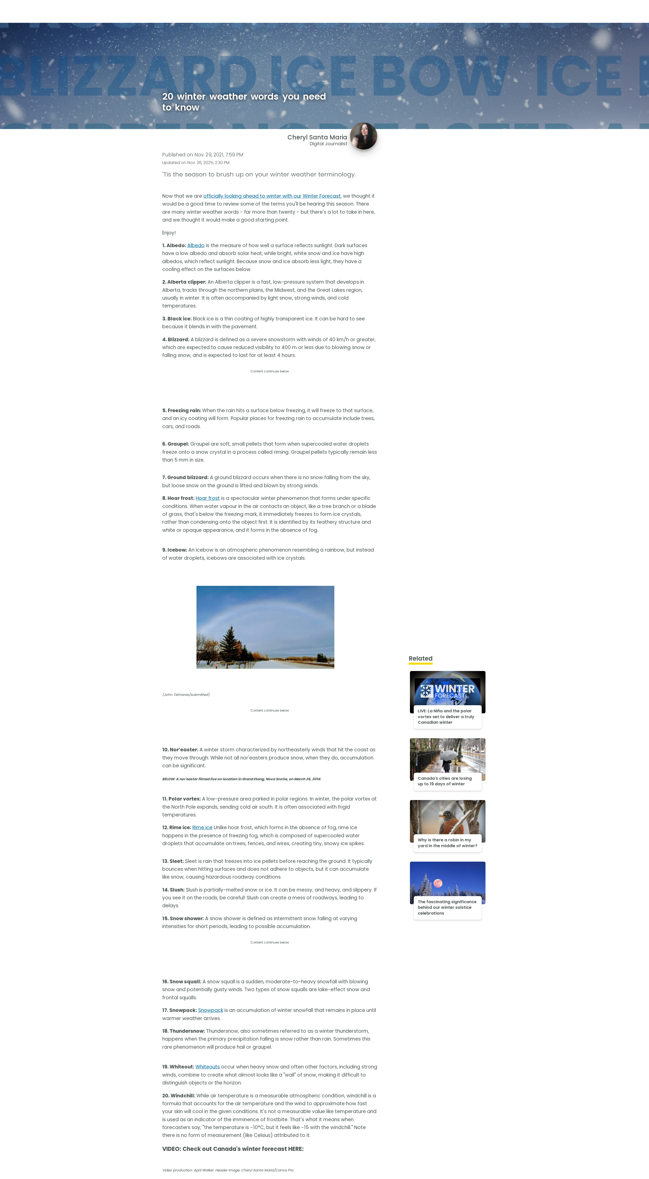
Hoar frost (208, 498)
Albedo (196, 245)
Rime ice (202, 827)
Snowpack (210, 1010)
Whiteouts (207, 1066)
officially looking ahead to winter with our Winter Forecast (272, 196)
